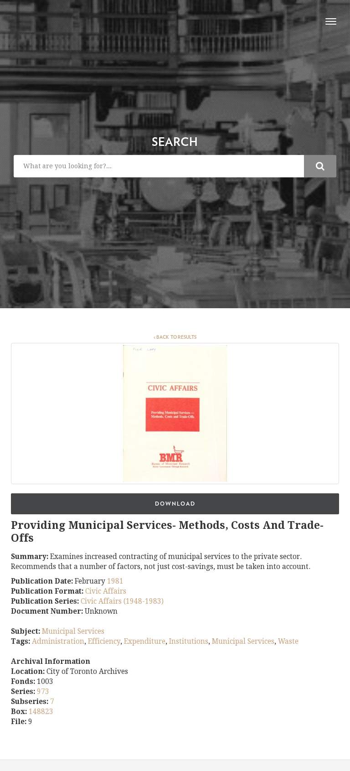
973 (43, 692)
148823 (41, 712)
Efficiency (104, 641)
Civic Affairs (105, 591)
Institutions (188, 641)
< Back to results (175, 337)
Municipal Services (73, 631)
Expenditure (144, 641)
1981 (115, 581)
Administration (58, 641)
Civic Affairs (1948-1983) (122, 601)
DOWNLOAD (175, 504)
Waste (288, 641)
